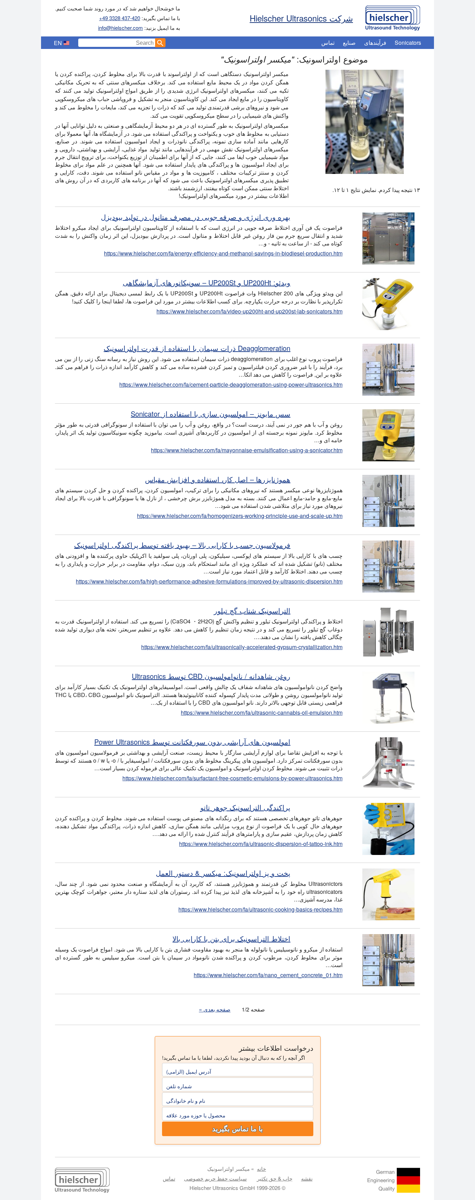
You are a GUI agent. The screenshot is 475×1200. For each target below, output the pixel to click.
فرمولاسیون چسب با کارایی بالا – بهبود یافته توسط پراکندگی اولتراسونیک (182, 545)
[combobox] (116, 43)
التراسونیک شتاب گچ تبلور (252, 610)
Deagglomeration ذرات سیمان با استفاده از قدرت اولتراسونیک (197, 348)
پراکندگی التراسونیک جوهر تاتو (245, 807)
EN (58, 43)
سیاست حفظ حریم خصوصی (215, 1178)
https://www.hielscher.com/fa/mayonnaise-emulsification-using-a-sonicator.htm (247, 450)
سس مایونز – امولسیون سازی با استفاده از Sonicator (210, 414)
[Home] (392, 16)
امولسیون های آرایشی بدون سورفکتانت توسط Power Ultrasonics (192, 742)
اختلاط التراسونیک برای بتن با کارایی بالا (231, 938)
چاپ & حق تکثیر (274, 1178)
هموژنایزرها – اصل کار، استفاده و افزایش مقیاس (217, 479)
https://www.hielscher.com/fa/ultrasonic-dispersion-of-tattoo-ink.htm (261, 844)
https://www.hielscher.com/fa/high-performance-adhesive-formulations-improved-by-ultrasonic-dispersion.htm (209, 581)
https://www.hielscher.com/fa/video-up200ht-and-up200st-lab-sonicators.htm (249, 311)
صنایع (349, 43)
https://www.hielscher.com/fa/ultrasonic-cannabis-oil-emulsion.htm (262, 712)
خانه (261, 1168)
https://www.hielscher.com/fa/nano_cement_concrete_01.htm (268, 975)
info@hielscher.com (120, 27)
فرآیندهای (375, 43)
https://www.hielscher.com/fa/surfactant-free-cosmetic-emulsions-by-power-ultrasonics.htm (232, 778)
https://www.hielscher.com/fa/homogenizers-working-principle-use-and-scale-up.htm (240, 516)
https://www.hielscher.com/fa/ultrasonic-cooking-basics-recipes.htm (260, 909)
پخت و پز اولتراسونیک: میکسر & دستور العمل (223, 873)
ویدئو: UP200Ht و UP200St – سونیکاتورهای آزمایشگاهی (206, 282)
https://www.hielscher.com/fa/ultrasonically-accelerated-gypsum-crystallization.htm (242, 647)
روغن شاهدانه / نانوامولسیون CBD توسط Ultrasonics (211, 676)
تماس (328, 43)
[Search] (160, 42)
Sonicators (408, 43)
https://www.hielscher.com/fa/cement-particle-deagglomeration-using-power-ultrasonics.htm (231, 384)
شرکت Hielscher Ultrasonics (301, 18)
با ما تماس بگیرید (237, 1129)
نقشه (307, 1178)
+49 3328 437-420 (119, 18)
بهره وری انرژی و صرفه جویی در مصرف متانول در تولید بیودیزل (195, 217)
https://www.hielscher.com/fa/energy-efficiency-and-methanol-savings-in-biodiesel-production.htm (223, 253)
